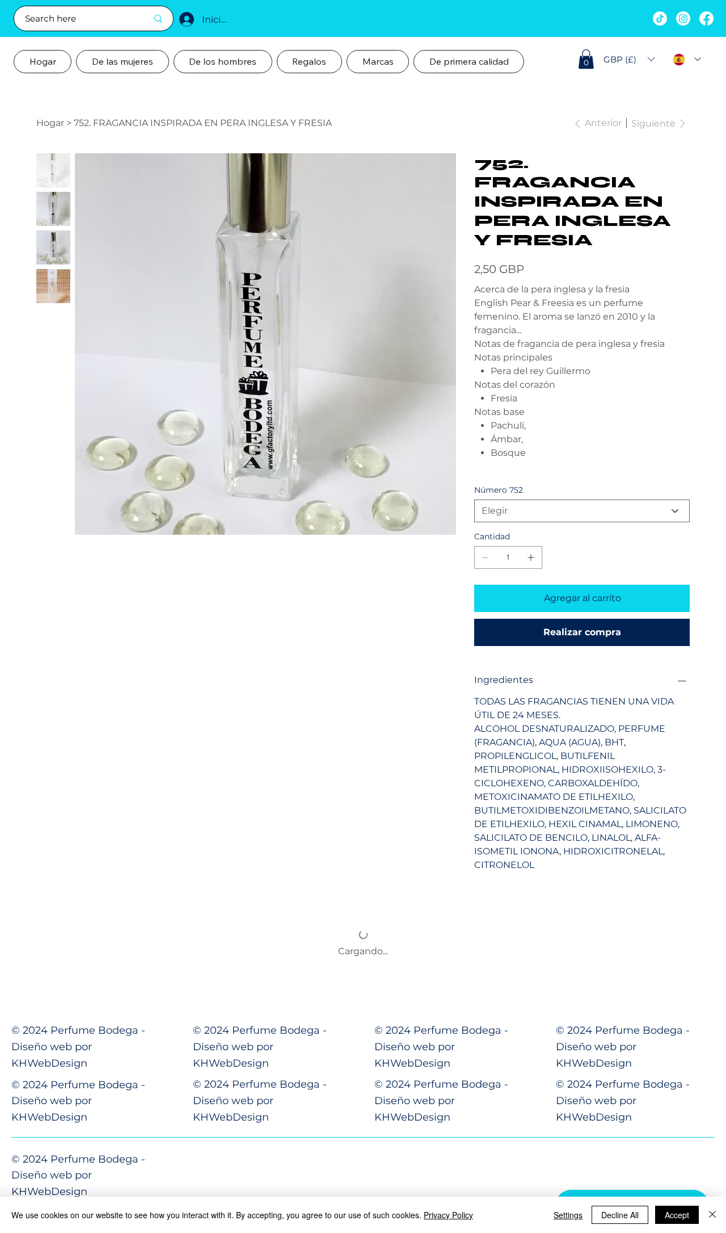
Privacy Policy (448, 1215)
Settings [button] (568, 1215)
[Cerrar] (712, 1215)
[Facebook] (706, 18)
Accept (677, 1215)
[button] (586, 59)
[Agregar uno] (531, 557)
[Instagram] (683, 18)
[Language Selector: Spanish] (687, 59)
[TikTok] (660, 18)
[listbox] (629, 59)
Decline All (620, 1215)
